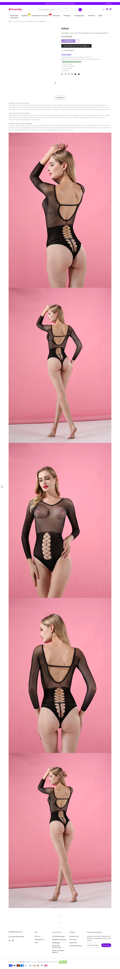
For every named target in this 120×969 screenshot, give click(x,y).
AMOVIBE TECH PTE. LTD (51, 962)
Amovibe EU (73, 939)
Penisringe (67, 16)
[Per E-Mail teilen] (79, 74)
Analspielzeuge (79, 16)
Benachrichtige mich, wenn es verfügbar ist (76, 46)
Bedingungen (56, 942)
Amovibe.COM (74, 936)
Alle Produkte (14, 16)
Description (60, 97)
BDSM (100, 16)
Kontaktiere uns (39, 939)
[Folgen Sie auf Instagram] (13, 940)
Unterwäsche (14, 18)
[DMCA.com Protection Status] (62, 962)
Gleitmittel (91, 16)
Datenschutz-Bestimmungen (56, 946)
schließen (12, 3)
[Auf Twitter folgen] (9, 940)
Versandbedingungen (58, 936)
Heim (10, 21)
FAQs (36, 942)
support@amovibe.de (17, 936)
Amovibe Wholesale (76, 946)
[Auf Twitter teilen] (65, 74)
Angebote (25, 16)
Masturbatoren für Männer (41, 16)
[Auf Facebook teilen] (62, 74)
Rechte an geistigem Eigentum (58, 951)
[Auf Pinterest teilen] (69, 74)
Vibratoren (56, 16)
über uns (37, 936)
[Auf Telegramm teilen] (75, 74)
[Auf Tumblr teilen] (72, 74)
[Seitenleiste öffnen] (2, 487)
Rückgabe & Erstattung (59, 939)
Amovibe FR (73, 942)
